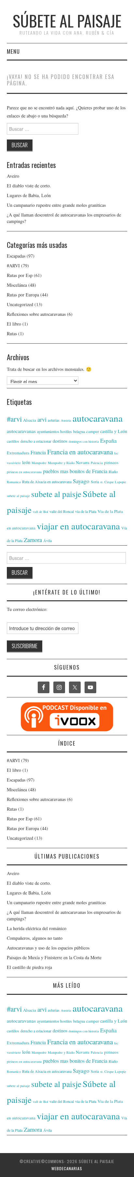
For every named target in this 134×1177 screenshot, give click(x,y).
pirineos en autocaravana (24, 472)
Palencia (97, 463)
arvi (42, 419)
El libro (14, 324)
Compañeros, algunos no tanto (34, 938)
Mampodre (39, 463)
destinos (60, 441)
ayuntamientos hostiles (54, 431)
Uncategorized (20, 304)
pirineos (111, 462)
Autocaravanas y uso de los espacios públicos (48, 948)
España (108, 440)
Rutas (12, 333)
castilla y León (113, 431)
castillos (13, 441)
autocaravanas (21, 431)
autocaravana (98, 418)
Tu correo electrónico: (27, 609)
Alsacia (29, 420)
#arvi (14, 419)
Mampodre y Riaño (61, 463)
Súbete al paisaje (67, 20)
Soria (95, 481)
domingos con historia (84, 441)
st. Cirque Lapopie (113, 482)
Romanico (14, 482)
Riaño (113, 471)
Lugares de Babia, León (29, 195)
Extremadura (18, 453)
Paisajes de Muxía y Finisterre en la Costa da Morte (54, 957)
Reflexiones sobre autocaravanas (36, 314)
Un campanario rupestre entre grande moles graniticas (56, 205)
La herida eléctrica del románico (36, 928)
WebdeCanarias (66, 1168)
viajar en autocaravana (78, 526)
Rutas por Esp (20, 275)
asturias (54, 420)
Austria (66, 420)
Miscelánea (17, 285)
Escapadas (16, 256)
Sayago (81, 481)
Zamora (33, 540)
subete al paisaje (18, 496)
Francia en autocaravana (80, 451)
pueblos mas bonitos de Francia (75, 471)
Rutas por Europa (23, 295)
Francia (38, 452)
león (26, 462)
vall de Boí (40, 511)
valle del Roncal (61, 511)
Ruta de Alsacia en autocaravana (47, 481)
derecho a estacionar (35, 441)
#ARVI (13, 265)
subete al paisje (56, 493)
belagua (79, 431)
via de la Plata (85, 511)
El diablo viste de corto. (29, 186)
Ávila (47, 540)
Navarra (82, 462)
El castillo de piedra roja (29, 967)
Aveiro (13, 176)
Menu (13, 51)
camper (92, 431)
